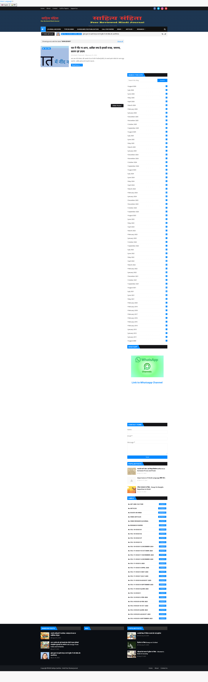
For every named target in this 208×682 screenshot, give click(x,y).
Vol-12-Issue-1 (145, 593)
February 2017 (147, 314)
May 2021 (147, 299)
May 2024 (147, 181)
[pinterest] (166, 8)
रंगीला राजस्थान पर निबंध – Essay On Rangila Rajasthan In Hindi (150, 488)
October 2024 (147, 162)
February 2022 (147, 269)
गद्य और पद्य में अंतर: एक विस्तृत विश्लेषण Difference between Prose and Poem (151, 470)
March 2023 (147, 231)
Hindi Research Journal (145, 521)
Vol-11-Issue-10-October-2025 (145, 551)
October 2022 (147, 242)
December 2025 (147, 117)
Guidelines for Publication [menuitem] (88, 29)
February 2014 (147, 326)
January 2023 (147, 238)
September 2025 (147, 128)
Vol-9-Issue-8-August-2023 (145, 614)
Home (42, 8)
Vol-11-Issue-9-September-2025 (145, 585)
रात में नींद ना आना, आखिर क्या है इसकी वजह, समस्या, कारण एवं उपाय (96, 49)
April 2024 (147, 185)
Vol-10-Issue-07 (145, 538)
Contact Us (164, 668)
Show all (120, 41)
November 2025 (147, 120)
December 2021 (147, 276)
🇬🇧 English (4, 5)
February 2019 (147, 307)
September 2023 (147, 212)
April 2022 (147, 261)
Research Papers (145, 525)
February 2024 (147, 193)
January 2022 (147, 272)
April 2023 (147, 227)
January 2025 (147, 151)
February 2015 (147, 322)
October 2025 (147, 124)
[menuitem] (43, 29)
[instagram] (162, 8)
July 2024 (147, 174)
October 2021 (147, 280)
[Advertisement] (82, 85)
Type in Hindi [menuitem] (69, 29)
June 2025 (147, 139)
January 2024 (147, 196)
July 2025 (147, 136)
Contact (55, 8)
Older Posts (116, 106)
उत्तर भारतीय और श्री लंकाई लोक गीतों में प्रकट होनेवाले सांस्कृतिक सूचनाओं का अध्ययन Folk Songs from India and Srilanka (65, 644)
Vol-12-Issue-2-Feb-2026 (145, 597)
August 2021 (147, 288)
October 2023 (147, 208)
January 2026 (147, 113)
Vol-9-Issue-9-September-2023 (145, 618)
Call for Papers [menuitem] (108, 29)
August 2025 (147, 132)
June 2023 (147, 219)
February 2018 (147, 310)
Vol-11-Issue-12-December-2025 (145, 559)
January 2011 (147, 337)
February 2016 (147, 318)
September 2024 (147, 166)
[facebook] (154, 8)
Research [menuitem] (140, 29)
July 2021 (147, 291)
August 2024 (147, 170)
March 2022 (147, 265)
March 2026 (147, 105)
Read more (76, 65)
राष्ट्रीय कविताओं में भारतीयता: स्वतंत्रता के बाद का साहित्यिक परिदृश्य (63, 634)
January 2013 (147, 329)
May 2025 (147, 143)
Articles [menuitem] (129, 29)
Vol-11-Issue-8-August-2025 (145, 580)
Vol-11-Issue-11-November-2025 (145, 555)
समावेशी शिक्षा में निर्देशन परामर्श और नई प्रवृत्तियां (149, 633)
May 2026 (147, 98)
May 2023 (147, 223)
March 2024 (147, 189)
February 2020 (147, 303)
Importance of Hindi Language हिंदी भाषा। (151, 478)
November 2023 (147, 204)
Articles (145, 508)
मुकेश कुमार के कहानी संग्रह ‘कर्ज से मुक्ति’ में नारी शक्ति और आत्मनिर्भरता (101, 34)
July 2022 (147, 250)
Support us (74, 8)
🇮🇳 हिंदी (13, 5)
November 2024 (147, 158)
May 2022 (147, 257)
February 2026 (147, 109)
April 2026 (147, 101)
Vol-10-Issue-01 (145, 529)
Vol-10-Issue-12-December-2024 (145, 546)
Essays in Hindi (145, 513)
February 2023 (147, 234)
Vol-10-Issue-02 (145, 534)
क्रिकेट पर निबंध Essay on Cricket (147, 642)
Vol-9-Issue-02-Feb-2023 (145, 601)
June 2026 (147, 94)
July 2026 (147, 90)
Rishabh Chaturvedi (78, 55)
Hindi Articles (145, 517)
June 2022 (147, 253)
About (48, 8)
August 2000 (147, 341)
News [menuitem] (119, 29)
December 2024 (147, 155)
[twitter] (158, 8)
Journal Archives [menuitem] (54, 29)
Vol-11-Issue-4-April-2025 (145, 568)
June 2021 (147, 295)
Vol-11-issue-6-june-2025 (145, 589)
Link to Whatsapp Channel (147, 382)
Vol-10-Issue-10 (145, 542)
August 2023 (147, 215)
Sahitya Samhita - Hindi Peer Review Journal (64, 668)
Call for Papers (64, 8)
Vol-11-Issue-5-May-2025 (145, 572)
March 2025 (147, 147)
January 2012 (147, 333)
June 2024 (147, 177)
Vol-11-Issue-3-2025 (145, 563)
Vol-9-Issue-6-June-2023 (145, 610)
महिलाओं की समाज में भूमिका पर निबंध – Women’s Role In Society (150, 653)
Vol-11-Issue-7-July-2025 (145, 576)
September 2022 (147, 246)
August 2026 (147, 86)
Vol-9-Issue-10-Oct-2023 (145, 606)
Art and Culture (145, 504)
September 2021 (147, 284)
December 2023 (147, 200)
